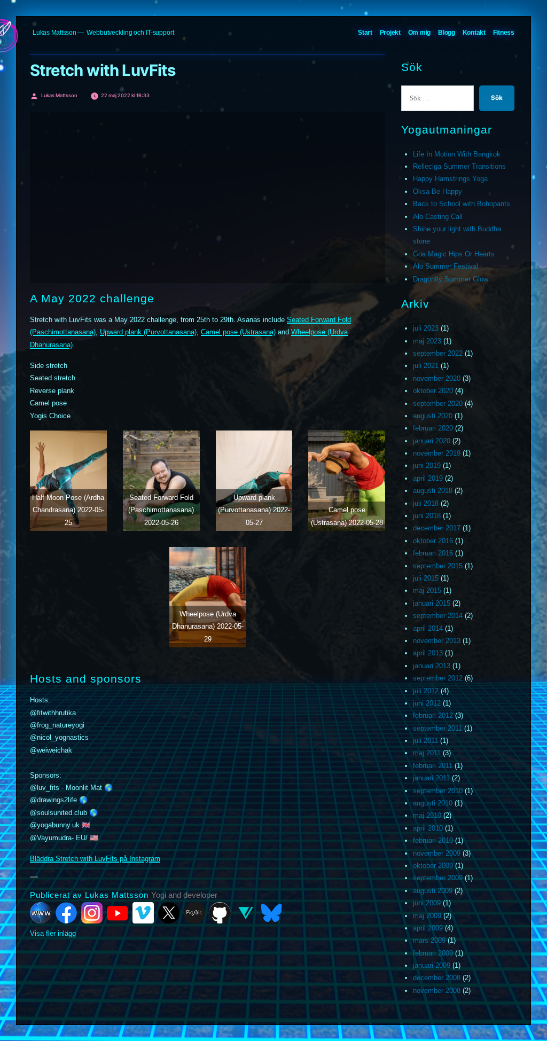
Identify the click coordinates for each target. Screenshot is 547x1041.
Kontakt (474, 32)
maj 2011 (427, 753)
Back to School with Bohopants (461, 204)
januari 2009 (431, 965)
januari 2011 (431, 778)
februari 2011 (432, 766)
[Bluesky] (271, 912)
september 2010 (438, 791)
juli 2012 (426, 691)
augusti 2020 (432, 416)
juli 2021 (426, 366)
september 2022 (438, 353)
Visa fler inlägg (53, 933)
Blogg (446, 32)
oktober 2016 (433, 541)
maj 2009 (427, 916)
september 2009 (438, 878)
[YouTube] (117, 912)
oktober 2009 (433, 866)
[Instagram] (92, 912)
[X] (168, 912)
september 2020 (438, 404)
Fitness (503, 32)
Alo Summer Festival (445, 266)
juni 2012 (427, 703)
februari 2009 (433, 953)
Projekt (390, 32)
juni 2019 (427, 465)
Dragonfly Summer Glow (450, 279)
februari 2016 (433, 553)
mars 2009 (429, 940)
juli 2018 (426, 503)
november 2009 (436, 853)
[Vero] (245, 912)
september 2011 (437, 728)
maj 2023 (427, 341)
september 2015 (438, 566)
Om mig (419, 32)
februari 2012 (433, 715)
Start (365, 32)
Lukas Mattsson (54, 32)
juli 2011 (425, 741)
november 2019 (436, 453)
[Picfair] (194, 912)
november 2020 (436, 378)
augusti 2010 (432, 803)
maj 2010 (427, 815)
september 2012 (438, 678)
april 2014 (428, 628)
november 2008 (436, 991)
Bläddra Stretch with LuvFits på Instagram (95, 859)
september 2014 (438, 616)
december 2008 (436, 978)
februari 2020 (433, 428)
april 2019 (428, 478)
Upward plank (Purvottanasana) (148, 332)
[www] (40, 912)
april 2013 (428, 653)
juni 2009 (427, 903)
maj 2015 (427, 590)
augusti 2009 (432, 891)
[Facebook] (66, 912)
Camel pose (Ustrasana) (238, 332)
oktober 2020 (433, 391)
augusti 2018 (432, 491)
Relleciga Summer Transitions (459, 166)
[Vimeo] (143, 912)
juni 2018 (427, 516)
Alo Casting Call (438, 217)
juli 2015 (426, 578)
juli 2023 (426, 328)
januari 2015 (431, 603)
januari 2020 (431, 441)
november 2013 (436, 641)
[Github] (220, 912)
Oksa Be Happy (437, 191)
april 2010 (428, 828)
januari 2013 (431, 666)
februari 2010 (433, 840)
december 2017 (436, 528)
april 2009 (428, 928)
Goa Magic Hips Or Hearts (454, 254)
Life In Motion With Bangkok (457, 154)
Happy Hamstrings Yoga (450, 179)
